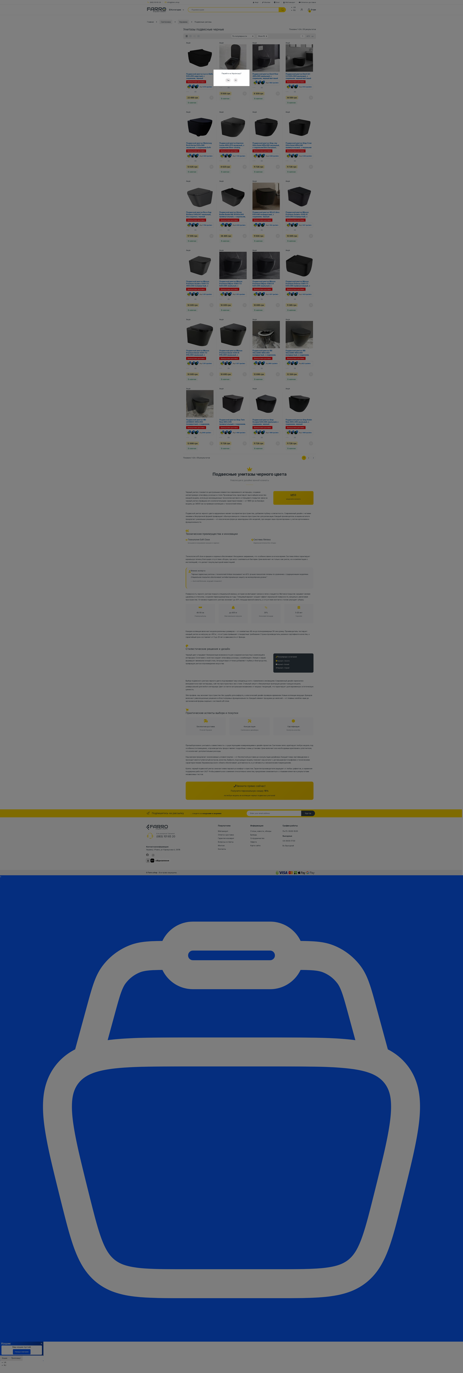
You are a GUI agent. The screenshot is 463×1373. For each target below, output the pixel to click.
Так (228, 80)
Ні (235, 80)
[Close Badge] (26, 1351)
